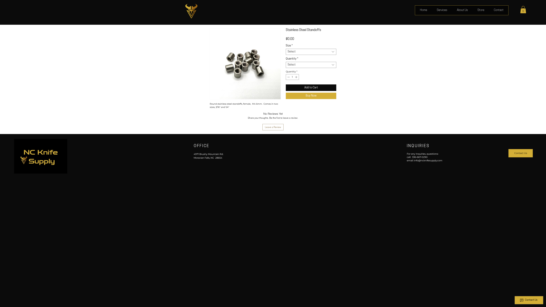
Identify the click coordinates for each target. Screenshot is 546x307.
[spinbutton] (292, 77)
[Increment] (296, 77)
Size (289, 45)
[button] (523, 9)
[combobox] (311, 52)
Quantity (292, 58)
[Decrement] (288, 77)
